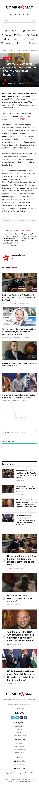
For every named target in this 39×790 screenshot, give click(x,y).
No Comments (9, 83)
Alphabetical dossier (19, 736)
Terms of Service (19, 749)
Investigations (19, 726)
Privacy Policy (19, 752)
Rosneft (32, 220)
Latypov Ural (7, 220)
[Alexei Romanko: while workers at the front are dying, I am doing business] (19, 382)
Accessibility (19, 746)
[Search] (34, 20)
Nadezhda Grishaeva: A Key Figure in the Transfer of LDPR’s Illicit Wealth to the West (18, 297)
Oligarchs (7, 58)
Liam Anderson (14, 80)
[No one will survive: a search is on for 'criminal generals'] (8, 489)
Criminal (20, 729)
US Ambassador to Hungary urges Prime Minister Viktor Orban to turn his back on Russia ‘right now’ (25, 520)
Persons (19, 732)
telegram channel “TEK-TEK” (13, 119)
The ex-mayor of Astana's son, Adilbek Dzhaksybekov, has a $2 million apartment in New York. (19, 331)
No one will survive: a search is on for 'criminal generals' (25, 488)
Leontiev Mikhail (21, 220)
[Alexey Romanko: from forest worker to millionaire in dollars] (19, 350)
